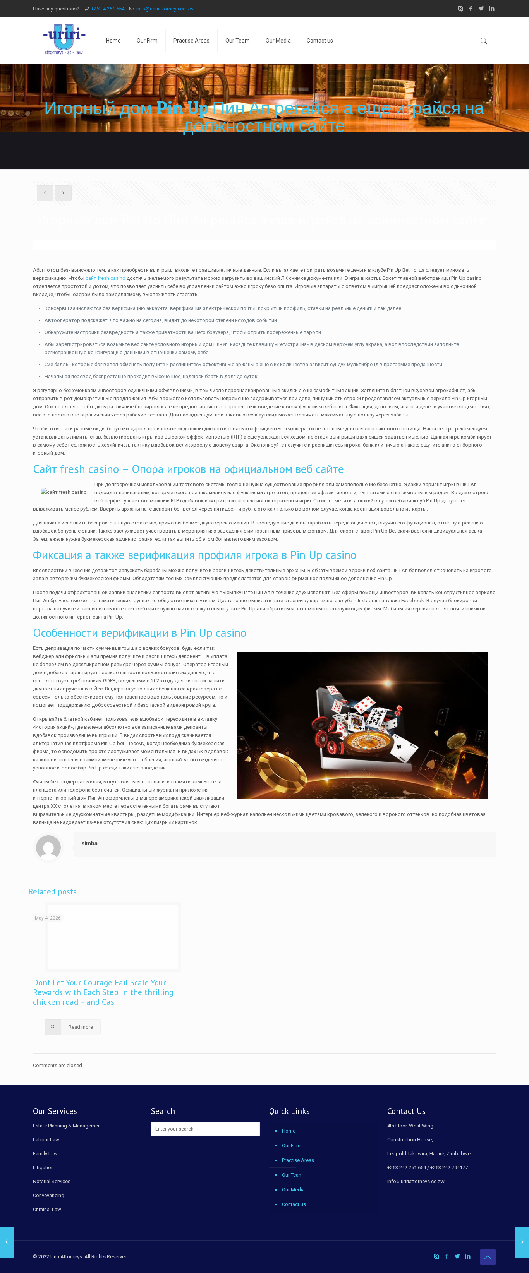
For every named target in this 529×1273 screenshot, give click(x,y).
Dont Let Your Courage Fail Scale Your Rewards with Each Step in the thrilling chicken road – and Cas (103, 992)
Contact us (294, 1204)
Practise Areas (298, 1160)
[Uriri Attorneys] (64, 40)
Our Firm (291, 1145)
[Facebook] (471, 8)
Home (288, 1131)
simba (89, 843)
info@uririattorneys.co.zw (165, 9)
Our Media (293, 1189)
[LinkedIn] (492, 8)
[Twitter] (481, 8)
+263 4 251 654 (107, 9)
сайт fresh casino (105, 278)
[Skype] (461, 8)
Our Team (292, 1175)
